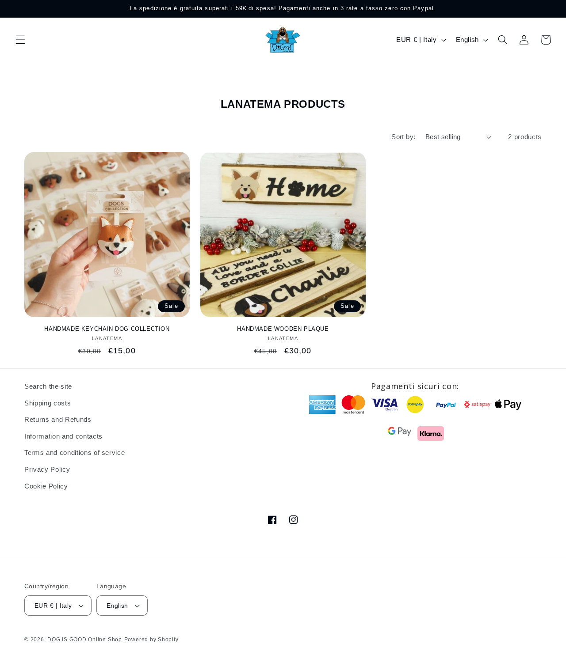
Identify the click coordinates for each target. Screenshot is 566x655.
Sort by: (403, 136)
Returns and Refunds (58, 419)
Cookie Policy (46, 486)
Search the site (48, 386)
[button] (20, 39)
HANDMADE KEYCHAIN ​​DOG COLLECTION (106, 329)
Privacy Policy (47, 469)
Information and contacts (63, 436)
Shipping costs (47, 403)
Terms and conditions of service (74, 452)
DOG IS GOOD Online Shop (84, 639)
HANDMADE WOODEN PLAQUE (283, 329)
